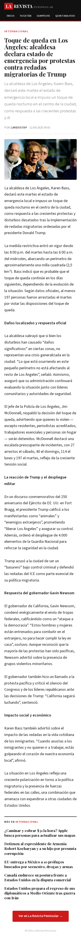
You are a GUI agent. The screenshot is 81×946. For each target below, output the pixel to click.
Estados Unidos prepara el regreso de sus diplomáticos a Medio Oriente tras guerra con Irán (39, 893)
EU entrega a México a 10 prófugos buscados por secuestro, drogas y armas (38, 864)
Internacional (27, 822)
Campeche (43, 16)
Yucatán (26, 16)
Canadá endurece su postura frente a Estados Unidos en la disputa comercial (37, 877)
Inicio (11, 16)
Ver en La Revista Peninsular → (41, 916)
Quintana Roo (65, 16)
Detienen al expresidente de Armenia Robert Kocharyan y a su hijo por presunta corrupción (40, 848)
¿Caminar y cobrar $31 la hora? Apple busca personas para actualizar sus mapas (39, 833)
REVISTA (29, 6)
